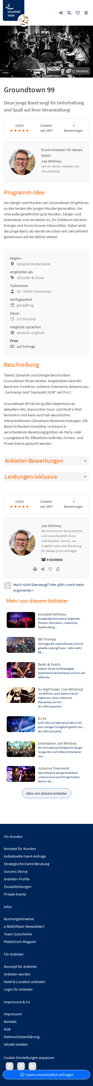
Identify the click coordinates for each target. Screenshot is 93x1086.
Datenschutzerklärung (22, 1036)
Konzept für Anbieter (20, 966)
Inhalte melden (16, 1044)
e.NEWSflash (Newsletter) (24, 926)
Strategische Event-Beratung (26, 863)
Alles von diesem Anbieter (46, 793)
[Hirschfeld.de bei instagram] (21, 1066)
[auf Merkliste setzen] (50, 569)
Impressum (13, 1014)
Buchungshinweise (19, 918)
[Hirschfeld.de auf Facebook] (9, 1066)
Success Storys (16, 871)
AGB (7, 1029)
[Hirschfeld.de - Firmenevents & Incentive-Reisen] (13, 10)
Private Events (15, 894)
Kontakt (10, 1021)
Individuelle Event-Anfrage (25, 856)
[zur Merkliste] (78, 12)
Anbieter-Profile (17, 879)
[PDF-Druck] (35, 569)
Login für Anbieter (18, 989)
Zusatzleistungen (17, 886)
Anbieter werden (17, 974)
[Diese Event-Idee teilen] (43, 569)
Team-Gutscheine (18, 934)
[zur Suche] (69, 12)
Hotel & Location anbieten (24, 981)
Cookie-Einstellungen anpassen (29, 1057)
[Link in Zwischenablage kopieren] (58, 569)
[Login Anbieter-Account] (60, 12)
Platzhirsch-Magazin (20, 941)
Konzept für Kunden (20, 848)
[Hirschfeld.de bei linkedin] (32, 1066)
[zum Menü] (86, 12)
